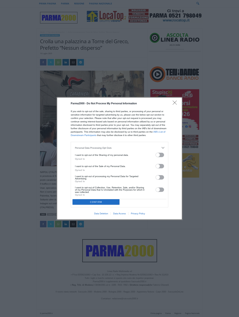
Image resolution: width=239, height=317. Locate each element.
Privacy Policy (138, 213)
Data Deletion (101, 213)
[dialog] (119, 158)
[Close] (176, 104)
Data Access (119, 213)
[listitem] (119, 147)
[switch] (160, 155)
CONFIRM (96, 202)
